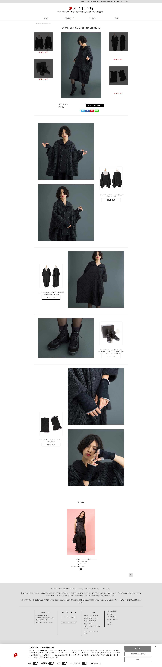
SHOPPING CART (111, 1)
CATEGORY (69, 19)
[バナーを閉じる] (155, 646)
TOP (36, 23)
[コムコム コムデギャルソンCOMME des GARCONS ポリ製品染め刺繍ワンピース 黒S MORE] (118, 41)
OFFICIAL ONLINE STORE (91, 615)
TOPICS (45, 19)
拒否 (137, 659)
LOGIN (87, 1)
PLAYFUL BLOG (69, 617)
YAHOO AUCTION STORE (90, 621)
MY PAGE (93, 1)
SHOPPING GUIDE (112, 611)
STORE (82, 1)
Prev (56, 65)
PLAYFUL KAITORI (69, 622)
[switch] (51, 663)
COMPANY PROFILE (112, 619)
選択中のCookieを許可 (138, 654)
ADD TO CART (95, 106)
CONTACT (109, 625)
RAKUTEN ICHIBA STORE (90, 618)
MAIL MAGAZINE (101, 1)
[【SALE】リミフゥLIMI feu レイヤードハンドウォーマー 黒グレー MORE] (118, 75)
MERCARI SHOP (88, 624)
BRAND (116, 19)
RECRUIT (109, 622)
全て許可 (138, 648)
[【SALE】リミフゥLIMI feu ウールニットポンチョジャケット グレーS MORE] (43, 41)
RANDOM (92, 19)
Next (106, 65)
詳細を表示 (94, 663)
